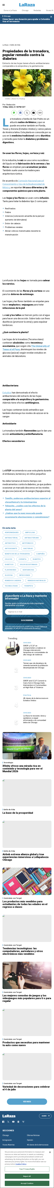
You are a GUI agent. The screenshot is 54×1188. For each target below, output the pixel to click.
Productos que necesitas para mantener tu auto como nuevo (26, 1044)
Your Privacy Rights (27, 1169)
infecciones (24, 575)
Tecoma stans (11, 586)
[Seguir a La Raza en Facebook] (3, 1121)
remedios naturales (37, 580)
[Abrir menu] (3, 5)
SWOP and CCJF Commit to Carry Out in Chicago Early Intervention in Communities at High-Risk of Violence (34, 684)
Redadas (37, 10)
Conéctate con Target (13, 898)
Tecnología (8, 762)
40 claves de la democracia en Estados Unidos (35, 699)
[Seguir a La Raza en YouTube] (13, 1121)
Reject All (27, 1176)
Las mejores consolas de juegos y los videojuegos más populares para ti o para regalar (27, 998)
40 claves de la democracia (37, 1145)
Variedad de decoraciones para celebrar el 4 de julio (26, 1088)
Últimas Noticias (33, 1135)
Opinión (30, 1140)
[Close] (50, 1152)
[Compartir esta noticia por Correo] (33, 112)
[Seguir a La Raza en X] (8, 1121)
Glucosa (9, 575)
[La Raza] (27, 5)
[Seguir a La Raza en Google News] (18, 1121)
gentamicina (28, 570)
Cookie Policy (20, 1164)
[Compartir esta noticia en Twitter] (27, 112)
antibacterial (11, 538)
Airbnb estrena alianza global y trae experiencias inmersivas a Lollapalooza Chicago (25, 857)
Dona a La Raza (10, 10)
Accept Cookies (27, 1183)
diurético (9, 564)
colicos (8, 559)
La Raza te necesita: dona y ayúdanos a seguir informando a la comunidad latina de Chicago (34, 719)
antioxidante (11, 548)
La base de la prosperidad (18, 812)
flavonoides (10, 570)
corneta (22, 559)
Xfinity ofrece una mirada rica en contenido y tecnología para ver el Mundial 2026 (22, 768)
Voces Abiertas (9, 1145)
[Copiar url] (40, 112)
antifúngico (27, 543)
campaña (40, 554)
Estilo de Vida (15, 45)
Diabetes (37, 559)
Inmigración (7, 1140)
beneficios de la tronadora (17, 554)
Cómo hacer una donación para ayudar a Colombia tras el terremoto (26, 20)
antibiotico (10, 543)
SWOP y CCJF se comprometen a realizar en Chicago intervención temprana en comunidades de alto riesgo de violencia (35, 650)
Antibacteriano (31, 538)
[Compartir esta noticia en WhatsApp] (14, 112)
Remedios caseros (13, 580)
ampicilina (30, 532)
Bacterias (28, 548)
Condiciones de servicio (32, 628)
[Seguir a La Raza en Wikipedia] (23, 1121)
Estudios (7, 392)
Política (27, 695)
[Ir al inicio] (13, 1116)
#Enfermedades (12, 532)
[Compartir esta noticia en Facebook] (20, 112)
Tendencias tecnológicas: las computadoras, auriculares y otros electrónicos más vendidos (23, 951)
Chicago (25, 10)
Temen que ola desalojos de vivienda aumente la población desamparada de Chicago (35, 665)
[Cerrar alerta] (51, 17)
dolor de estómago (28, 564)
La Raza (5, 45)
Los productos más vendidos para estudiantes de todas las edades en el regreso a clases (25, 904)
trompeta (28, 586)
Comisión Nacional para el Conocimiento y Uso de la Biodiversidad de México (24, 184)
